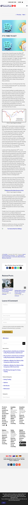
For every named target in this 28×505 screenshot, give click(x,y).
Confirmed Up (14, 256)
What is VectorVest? (5, 412)
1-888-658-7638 (12, 2)
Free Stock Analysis (5, 422)
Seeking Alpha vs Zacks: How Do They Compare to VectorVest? (7, 290)
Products (4, 407)
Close (4, 502)
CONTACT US (16, 460)
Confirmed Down (8, 256)
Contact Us (5, 410)
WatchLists (9, 258)
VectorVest (12, 255)
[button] (3, 288)
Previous (19, 14)
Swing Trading (7, 379)
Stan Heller (5, 254)
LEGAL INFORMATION (8, 459)
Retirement (7, 388)
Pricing (4, 408)
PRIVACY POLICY (16, 459)
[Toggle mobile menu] (27, 5)
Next (23, 14)
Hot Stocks (6, 385)
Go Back (6, 338)
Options (6, 382)
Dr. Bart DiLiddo (4, 416)
